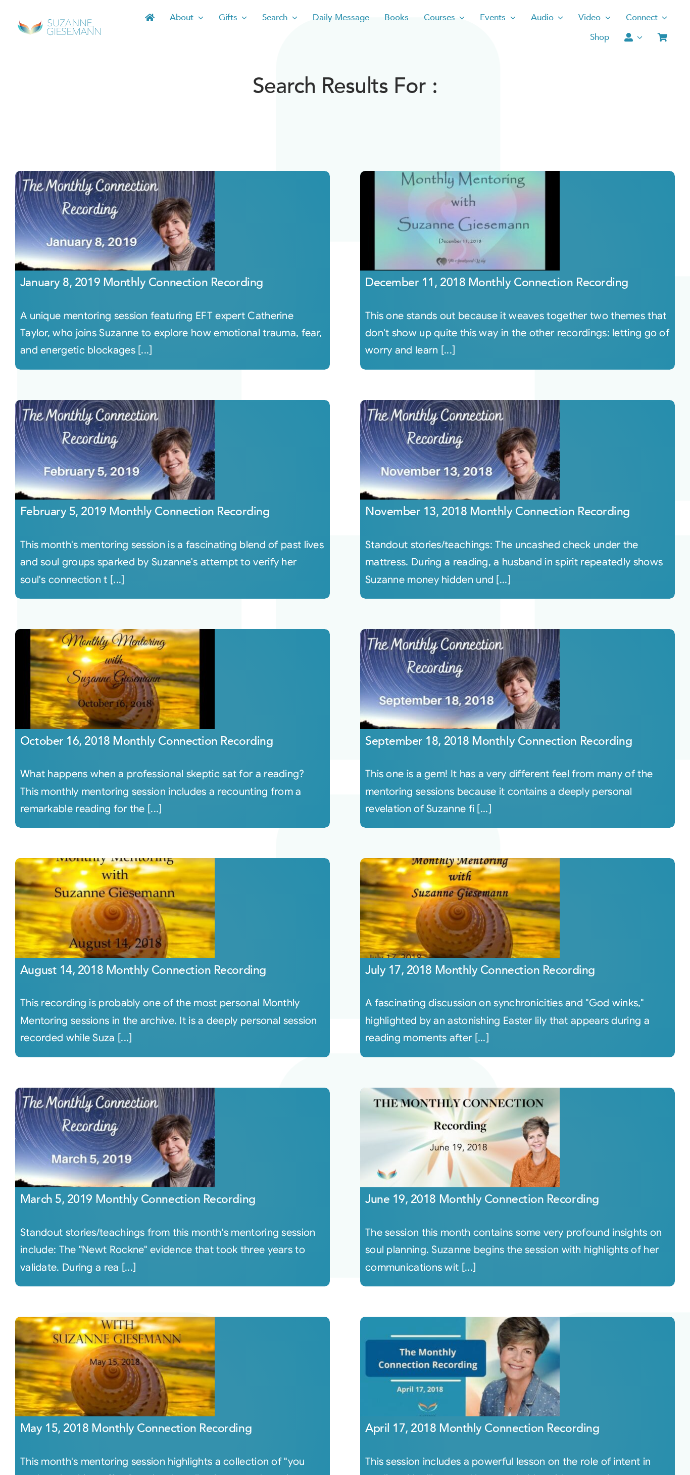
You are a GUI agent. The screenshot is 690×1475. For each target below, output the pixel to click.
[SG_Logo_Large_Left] (59, 22)
